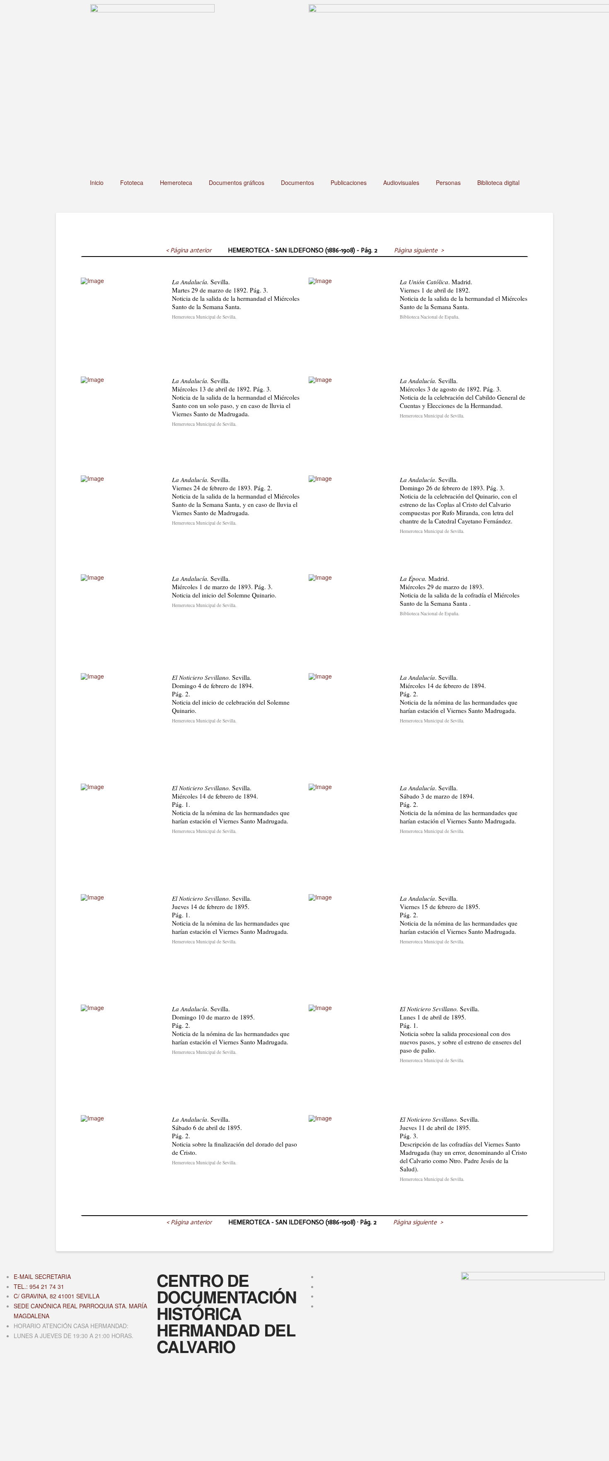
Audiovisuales (401, 182)
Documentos (297, 182)
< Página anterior (188, 250)
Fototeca (131, 182)
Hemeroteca (176, 182)
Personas (448, 182)
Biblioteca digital (498, 182)
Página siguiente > (419, 250)
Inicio (97, 182)
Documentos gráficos (236, 182)
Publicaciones (349, 182)
